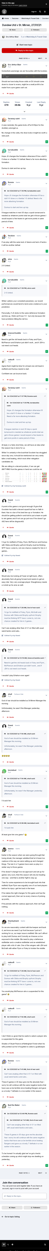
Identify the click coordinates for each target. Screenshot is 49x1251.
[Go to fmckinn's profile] (4, 237)
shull (10, 694)
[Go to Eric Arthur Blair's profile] (3, 37)
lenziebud (12, 770)
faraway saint (14, 119)
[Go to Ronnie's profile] (4, 183)
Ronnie (11, 182)
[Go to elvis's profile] (4, 260)
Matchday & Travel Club (36, 37)
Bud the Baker (14, 1105)
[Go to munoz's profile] (4, 850)
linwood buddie (14, 333)
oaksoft (11, 360)
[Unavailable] (24, 76)
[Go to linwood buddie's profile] (4, 334)
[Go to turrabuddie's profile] (4, 151)
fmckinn (11, 236)
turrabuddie (13, 150)
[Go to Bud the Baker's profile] (4, 1106)
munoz (11, 849)
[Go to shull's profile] (4, 695)
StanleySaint (13, 921)
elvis (10, 259)
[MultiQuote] (3, 94)
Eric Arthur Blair (12, 37)
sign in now (14, 1188)
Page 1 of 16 (23, 58)
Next (40, 58)
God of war (31, 608)
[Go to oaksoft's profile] (4, 361)
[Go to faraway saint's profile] (4, 120)
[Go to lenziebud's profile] (4, 771)
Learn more (4, 4)
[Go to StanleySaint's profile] (4, 922)
